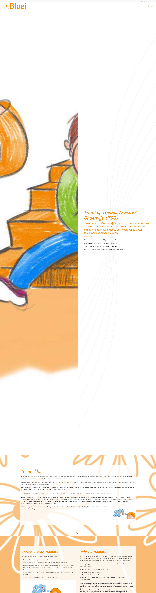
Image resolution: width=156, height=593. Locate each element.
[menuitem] (148, 6)
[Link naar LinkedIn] (151, 1)
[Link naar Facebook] (149, 1)
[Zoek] (148, 6)
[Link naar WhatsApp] (144, 1)
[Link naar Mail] (142, 1)
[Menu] (152, 6)
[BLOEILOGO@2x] (14, 6)
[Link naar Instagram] (147, 1)
